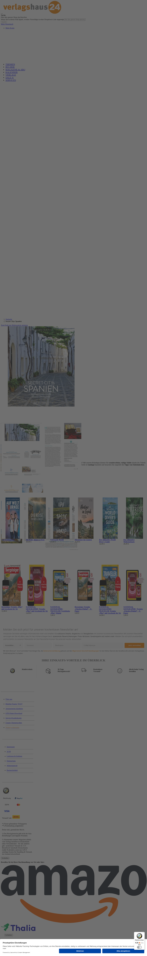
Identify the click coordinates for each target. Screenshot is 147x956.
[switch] (139, 947)
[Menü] (143, 933)
